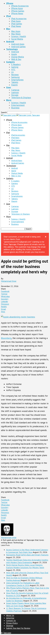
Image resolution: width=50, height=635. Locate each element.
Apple (14, 54)
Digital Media (17, 57)
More (8, 100)
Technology (12, 49)
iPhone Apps (17, 8)
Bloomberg (6, 338)
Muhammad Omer (8, 281)
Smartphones (17, 80)
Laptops (15, 92)
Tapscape (7, 632)
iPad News (16, 26)
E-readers (16, 64)
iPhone (9, 3)
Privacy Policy (12, 623)
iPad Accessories (18, 18)
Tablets (14, 82)
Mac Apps (15, 31)
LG (12, 72)
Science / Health (18, 36)
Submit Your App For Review (18, 628)
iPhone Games (17, 11)
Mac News (16, 34)
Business (15, 108)
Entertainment (18, 105)
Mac (8, 29)
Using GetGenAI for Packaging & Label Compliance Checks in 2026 (22, 584)
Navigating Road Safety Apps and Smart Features (27, 554)
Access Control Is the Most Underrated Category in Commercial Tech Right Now (27, 550)
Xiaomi (14, 85)
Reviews (15, 74)
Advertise (10, 618)
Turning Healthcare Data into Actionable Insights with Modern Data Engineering (27, 561)
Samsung (15, 77)
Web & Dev (16, 59)
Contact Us (11, 620)
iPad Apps (16, 21)
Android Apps (17, 44)
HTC (13, 69)
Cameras (15, 90)
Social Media (17, 39)
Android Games (18, 46)
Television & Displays (21, 97)
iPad (8, 16)
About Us (10, 615)
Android (10, 41)
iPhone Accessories (20, 6)
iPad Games (16, 24)
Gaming (14, 67)
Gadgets (10, 62)
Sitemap (9, 625)
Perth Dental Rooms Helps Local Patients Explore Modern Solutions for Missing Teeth (25, 566)
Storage (14, 95)
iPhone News (17, 13)
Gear (8, 87)
